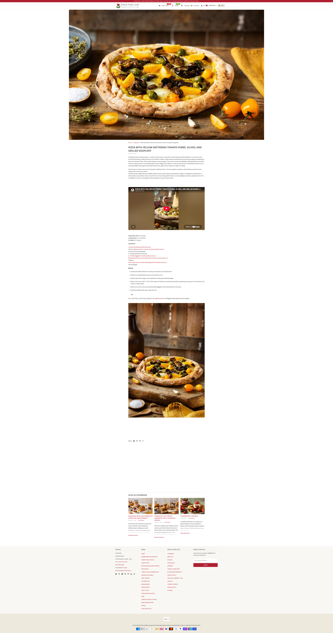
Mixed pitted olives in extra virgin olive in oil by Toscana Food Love (148, 258)
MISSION (169, 560)
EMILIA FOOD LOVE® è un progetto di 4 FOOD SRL (149, 625)
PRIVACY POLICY (171, 575)
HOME (143, 553)
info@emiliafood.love (125, 570)
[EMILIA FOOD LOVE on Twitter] (116, 574)
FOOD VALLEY (171, 563)
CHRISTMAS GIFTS (146, 608)
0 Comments (141, 520)
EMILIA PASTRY (145, 587)
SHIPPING (170, 566)
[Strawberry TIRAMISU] (192, 506)
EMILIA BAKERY (145, 584)
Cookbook (136, 142)
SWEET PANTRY (145, 578)
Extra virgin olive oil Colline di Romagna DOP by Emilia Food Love (147, 262)
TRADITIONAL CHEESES (147, 560)
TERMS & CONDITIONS (173, 569)
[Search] (204, 6)
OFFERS (143, 605)
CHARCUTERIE (145, 563)
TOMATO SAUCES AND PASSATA (150, 572)
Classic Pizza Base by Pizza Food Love (140, 247)
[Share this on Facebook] (136, 441)
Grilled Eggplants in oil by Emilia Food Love (143, 256)
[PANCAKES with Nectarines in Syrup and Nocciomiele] (140, 506)
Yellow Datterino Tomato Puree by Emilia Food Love (149, 249)
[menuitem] (161, 6)
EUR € (166, 619)
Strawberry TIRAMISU (189, 516)
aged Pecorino (159, 298)
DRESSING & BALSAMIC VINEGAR (150, 566)
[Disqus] (166, 468)
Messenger (124, 567)
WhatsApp (121, 565)
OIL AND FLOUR (145, 581)
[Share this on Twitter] (133, 441)
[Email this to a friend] (142, 441)
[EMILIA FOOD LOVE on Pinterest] (128, 574)
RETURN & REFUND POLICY (174, 572)
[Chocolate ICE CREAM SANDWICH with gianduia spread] (166, 506)
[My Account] (202, 6)
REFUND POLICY (171, 587)
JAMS (142, 596)
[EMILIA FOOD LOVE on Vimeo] (125, 574)
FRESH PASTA (145, 569)
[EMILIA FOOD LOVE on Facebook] (119, 574)
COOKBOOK (170, 553)
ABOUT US (170, 556)
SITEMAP (169, 590)
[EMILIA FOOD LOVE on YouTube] (122, 574)
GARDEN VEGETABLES (147, 575)
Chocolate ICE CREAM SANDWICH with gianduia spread (164, 518)
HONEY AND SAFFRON (147, 602)
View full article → (133, 535)
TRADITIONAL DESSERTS (148, 593)
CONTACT (170, 581)
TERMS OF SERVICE (172, 584)
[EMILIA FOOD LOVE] (127, 6)
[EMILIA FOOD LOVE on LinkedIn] (131, 574)
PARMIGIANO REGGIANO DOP (149, 556)
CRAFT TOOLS (145, 590)
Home (130, 142)
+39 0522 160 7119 (122, 562)
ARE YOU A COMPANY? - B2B (175, 578)
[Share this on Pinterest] (139, 441)
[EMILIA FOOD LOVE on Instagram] (134, 574)
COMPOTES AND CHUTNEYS (149, 599)
